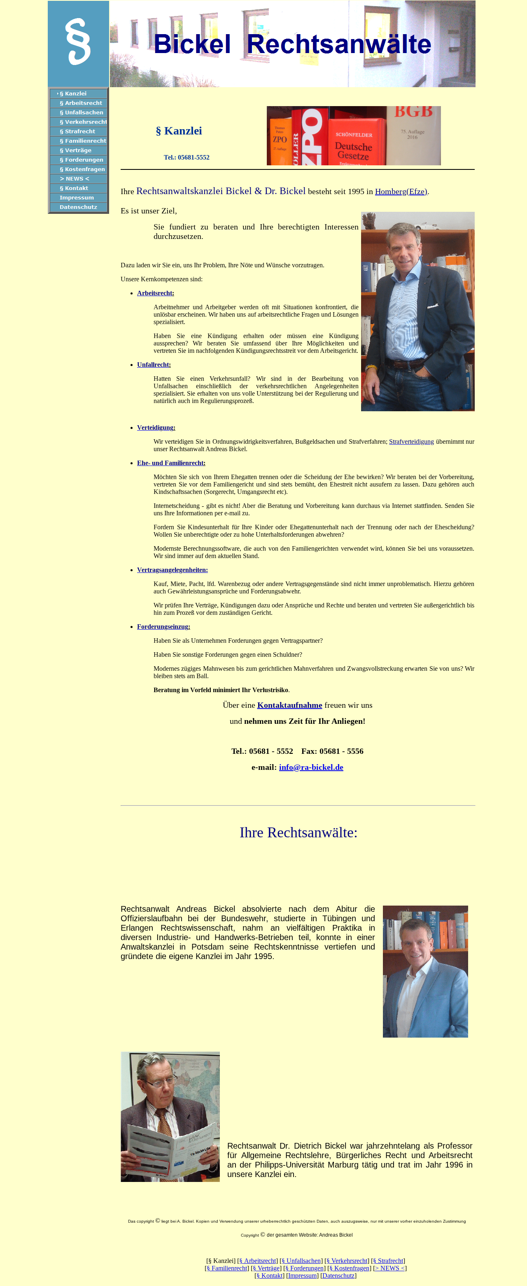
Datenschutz (338, 1275)
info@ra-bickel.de (311, 767)
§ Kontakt (269, 1275)
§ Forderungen (304, 1268)
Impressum (302, 1275)
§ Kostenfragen (349, 1268)
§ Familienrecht (227, 1268)
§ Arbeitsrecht (257, 1260)
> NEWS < (390, 1268)
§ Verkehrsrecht (346, 1260)
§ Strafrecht (388, 1260)
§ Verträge (266, 1268)
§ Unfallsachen (301, 1260)
